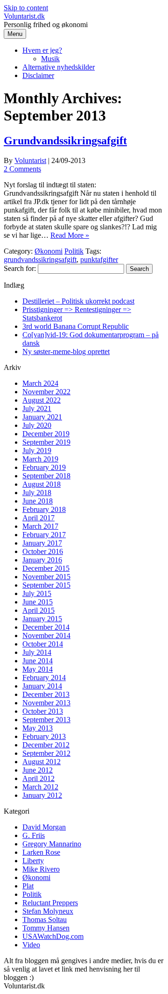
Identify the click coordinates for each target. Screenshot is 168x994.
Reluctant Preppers (50, 903)
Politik (74, 251)
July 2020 (36, 425)
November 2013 (46, 703)
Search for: (20, 268)
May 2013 (37, 728)
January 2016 (42, 560)
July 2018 (36, 493)
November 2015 (46, 577)
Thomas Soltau (44, 919)
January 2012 (42, 795)
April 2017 (38, 518)
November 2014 (46, 635)
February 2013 (44, 736)
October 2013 (42, 711)
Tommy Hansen (46, 928)
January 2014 (42, 686)
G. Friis (33, 835)
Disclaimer (38, 75)
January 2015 (42, 619)
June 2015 (37, 602)
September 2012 (46, 753)
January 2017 (42, 543)
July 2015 (36, 593)
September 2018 (46, 476)
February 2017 (44, 535)
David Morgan (44, 827)
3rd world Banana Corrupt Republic (75, 326)
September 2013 (46, 720)
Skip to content (26, 8)
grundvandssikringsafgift (40, 259)
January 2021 (42, 417)
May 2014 (37, 669)
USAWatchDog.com (53, 936)
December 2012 (46, 745)
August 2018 (41, 484)
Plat (28, 886)
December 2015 (46, 568)
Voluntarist (30, 160)
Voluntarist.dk (24, 16)
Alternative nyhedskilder (58, 67)
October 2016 (42, 551)
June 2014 (37, 661)
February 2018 (44, 509)
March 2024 (40, 383)
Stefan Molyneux (47, 911)
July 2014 (36, 652)
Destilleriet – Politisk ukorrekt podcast (78, 301)
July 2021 (36, 408)
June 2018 (37, 501)
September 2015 (46, 585)
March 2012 (40, 787)
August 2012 (41, 762)
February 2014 (44, 678)
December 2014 (46, 627)
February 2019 (44, 467)
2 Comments (22, 169)
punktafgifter (99, 259)
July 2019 (36, 450)
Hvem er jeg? (42, 50)
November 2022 (46, 392)
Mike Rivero (41, 869)
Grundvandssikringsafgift (65, 141)
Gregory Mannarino (51, 844)
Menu (14, 33)
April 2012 (38, 778)
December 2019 (46, 434)
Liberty (33, 861)
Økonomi (49, 251)
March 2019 (40, 459)
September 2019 (46, 442)
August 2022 (41, 400)
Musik (50, 59)
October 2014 (42, 644)
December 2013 (46, 694)
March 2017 (40, 526)
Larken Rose (41, 852)
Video (31, 945)
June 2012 (37, 770)
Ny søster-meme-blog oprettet (66, 351)
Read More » (69, 235)
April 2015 (38, 610)
